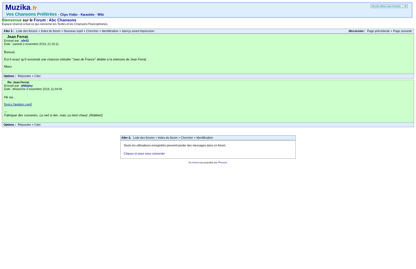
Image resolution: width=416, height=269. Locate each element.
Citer (37, 76)
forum (195, 162)
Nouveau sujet (73, 31)
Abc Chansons (62, 20)
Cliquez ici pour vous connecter (144, 153)
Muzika (17, 7)
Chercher (92, 31)
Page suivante (402, 31)
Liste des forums (27, 31)
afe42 (25, 40)
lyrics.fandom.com (18, 104)
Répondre (24, 76)
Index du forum (50, 31)
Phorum (222, 162)
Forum (40, 20)
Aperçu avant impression (138, 31)
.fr (34, 8)
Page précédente (378, 31)
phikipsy (27, 85)
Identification (110, 31)
